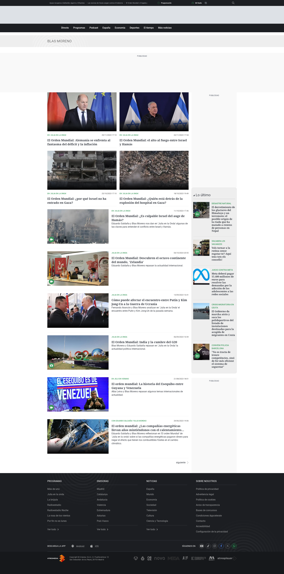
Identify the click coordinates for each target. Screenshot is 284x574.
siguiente (180, 462)
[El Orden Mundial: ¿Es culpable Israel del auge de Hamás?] (78, 226)
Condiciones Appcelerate (209, 515)
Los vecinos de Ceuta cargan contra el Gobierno (105, 3)
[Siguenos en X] (227, 546)
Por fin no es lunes (57, 521)
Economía (120, 27)
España (106, 27)
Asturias (101, 515)
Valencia (101, 505)
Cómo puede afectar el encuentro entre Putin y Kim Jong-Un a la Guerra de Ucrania (149, 302)
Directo (65, 27)
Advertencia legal (205, 494)
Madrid (100, 489)
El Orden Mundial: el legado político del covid (142, 3)
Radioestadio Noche (57, 510)
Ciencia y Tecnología (157, 521)
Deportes (134, 27)
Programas (79, 27)
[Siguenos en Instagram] (214, 546)
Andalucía (102, 499)
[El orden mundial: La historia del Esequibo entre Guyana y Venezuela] (78, 394)
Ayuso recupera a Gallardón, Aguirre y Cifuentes (67, 3)
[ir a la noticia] (201, 210)
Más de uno (53, 489)
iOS (96, 546)
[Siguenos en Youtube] (201, 546)
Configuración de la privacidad (212, 531)
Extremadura (103, 510)
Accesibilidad (203, 526)
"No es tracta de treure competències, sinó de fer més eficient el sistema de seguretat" (223, 359)
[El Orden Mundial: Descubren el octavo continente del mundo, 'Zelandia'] (78, 268)
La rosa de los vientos (58, 515)
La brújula (52, 499)
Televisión (151, 510)
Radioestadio (54, 505)
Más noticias (165, 27)
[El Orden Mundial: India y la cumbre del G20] (78, 352)
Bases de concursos (206, 510)
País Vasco (103, 521)
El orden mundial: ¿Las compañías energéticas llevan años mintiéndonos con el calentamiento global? (146, 430)
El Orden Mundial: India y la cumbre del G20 (144, 342)
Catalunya (102, 494)
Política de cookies (206, 499)
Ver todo (51, 529)
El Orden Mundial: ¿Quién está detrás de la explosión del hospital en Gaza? (151, 201)
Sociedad (151, 505)
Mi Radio (198, 3)
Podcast (93, 27)
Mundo (150, 494)
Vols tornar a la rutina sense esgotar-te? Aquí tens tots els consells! (221, 253)
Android (80, 546)
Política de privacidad (207, 489)
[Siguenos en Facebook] (221, 546)
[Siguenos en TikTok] (208, 546)
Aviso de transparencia (208, 505)
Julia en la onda (55, 494)
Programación (166, 3)
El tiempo (149, 27)
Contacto (200, 521)
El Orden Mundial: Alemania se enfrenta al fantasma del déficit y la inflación (78, 142)
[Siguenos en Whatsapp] (234, 546)
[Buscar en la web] (233, 3)
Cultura (150, 515)
